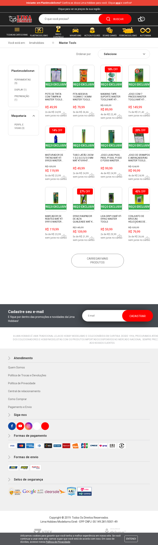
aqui (118, 3)
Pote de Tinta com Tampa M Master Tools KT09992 (53, 97)
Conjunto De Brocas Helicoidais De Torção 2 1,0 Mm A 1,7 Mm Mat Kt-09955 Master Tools (138, 219)
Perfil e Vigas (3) (19, 126)
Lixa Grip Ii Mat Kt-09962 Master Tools (111, 219)
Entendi (131, 538)
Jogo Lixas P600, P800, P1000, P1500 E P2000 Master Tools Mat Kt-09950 (111, 158)
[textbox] (85, 19)
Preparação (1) (21, 98)
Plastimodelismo (22, 70)
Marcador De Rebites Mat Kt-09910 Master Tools (54, 219)
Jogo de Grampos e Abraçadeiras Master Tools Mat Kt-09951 (139, 158)
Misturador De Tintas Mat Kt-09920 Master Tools (54, 158)
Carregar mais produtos (97, 260)
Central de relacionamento (24, 391)
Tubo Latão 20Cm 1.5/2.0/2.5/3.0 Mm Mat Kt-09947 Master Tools (83, 158)
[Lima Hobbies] (20, 19)
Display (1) (20, 89)
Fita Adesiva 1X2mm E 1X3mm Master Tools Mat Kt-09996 (82, 97)
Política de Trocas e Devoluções (27, 375)
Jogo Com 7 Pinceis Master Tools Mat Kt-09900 (137, 97)
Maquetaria (18, 115)
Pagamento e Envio (20, 407)
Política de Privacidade (21, 383)
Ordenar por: (83, 54)
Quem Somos (16, 367)
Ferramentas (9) (22, 81)
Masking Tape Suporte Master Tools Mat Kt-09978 (110, 97)
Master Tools (67, 42)
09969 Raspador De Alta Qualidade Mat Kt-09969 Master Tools (83, 219)
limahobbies (36, 42)
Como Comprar (17, 399)
